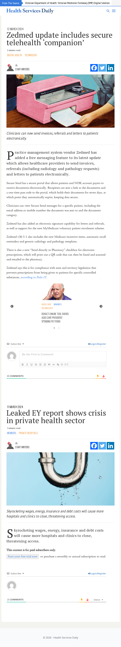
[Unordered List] (45, 364)
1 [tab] (54, 328)
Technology (31, 55)
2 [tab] (58, 328)
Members (57, 304)
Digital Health (14, 55)
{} (62, 364)
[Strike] (36, 364)
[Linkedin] (110, 68)
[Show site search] (108, 11)
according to (33, 277)
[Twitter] (102, 68)
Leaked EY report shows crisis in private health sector (56, 416)
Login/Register (98, 343)
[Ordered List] (40, 364)
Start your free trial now (22, 556)
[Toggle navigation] (114, 11)
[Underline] (31, 364)
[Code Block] (53, 364)
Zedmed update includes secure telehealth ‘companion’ (59, 38)
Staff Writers (22, 69)
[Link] (58, 364)
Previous (12, 306)
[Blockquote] (49, 364)
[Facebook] (94, 68)
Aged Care (46, 304)
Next (101, 306)
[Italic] (27, 364)
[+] (66, 364)
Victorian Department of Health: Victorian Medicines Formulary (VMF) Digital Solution (67, 3)
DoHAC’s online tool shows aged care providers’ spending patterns (55, 317)
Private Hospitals (28, 433)
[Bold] (22, 364)
